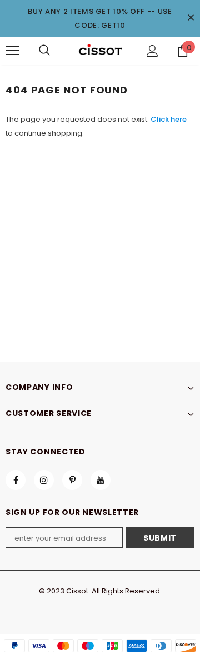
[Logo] (100, 50)
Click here (169, 119)
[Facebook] (16, 480)
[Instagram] (44, 480)
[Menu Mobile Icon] (12, 50)
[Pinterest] (72, 480)
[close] (190, 18)
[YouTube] (101, 480)
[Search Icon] (44, 50)
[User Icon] (152, 51)
